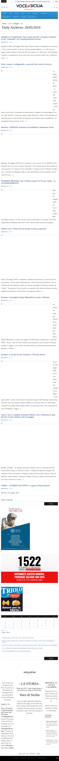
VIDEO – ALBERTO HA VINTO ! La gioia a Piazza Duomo (25, 485)
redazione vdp (4, 42)
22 (21, 625)
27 (5, 627)
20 (5, 625)
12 (53, 620)
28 (13, 627)
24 (37, 625)
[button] (2, 7)
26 (53, 625)
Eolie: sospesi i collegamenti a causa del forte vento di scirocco (26, 64)
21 (13, 625)
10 (37, 620)
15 (21, 623)
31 (37, 627)
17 (37, 623)
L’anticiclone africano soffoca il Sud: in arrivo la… (33, 1)
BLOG (24, 753)
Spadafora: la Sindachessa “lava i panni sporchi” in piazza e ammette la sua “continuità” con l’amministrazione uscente (28, 38)
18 (45, 623)
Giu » (8, 632)
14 (13, 623)
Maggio (16, 23)
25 (45, 625)
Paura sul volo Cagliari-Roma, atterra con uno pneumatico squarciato (16, 651)
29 (21, 627)
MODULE (38, 753)
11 (45, 620)
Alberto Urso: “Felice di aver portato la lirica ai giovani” (23, 229)
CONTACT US (32, 753)
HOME (20, 753)
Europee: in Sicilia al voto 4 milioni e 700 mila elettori (23, 354)
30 (29, 627)
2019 (10, 23)
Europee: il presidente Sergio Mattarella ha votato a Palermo (25, 297)
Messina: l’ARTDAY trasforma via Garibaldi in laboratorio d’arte (27, 127)
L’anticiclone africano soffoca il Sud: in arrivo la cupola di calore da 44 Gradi (18, 637)
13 (5, 623)
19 (53, 623)
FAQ (27, 753)
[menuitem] (4, 13)
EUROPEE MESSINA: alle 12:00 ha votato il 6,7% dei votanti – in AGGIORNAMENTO (28, 182)
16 (29, 623)
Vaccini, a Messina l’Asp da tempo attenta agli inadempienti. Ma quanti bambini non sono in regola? (22, 648)
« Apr (3, 632)
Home (4, 23)
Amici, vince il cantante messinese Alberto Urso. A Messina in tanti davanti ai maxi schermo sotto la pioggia (28, 416)
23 (29, 625)
